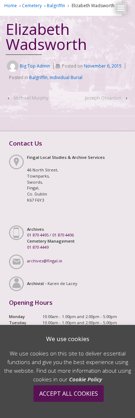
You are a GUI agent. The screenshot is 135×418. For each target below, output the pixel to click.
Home (10, 6)
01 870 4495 (38, 235)
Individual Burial (66, 77)
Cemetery (32, 6)
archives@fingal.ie (44, 260)
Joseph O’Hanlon (103, 98)
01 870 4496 (63, 235)
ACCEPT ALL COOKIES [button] (68, 394)
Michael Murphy (31, 98)
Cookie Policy (85, 379)
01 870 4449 (38, 247)
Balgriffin (56, 6)
